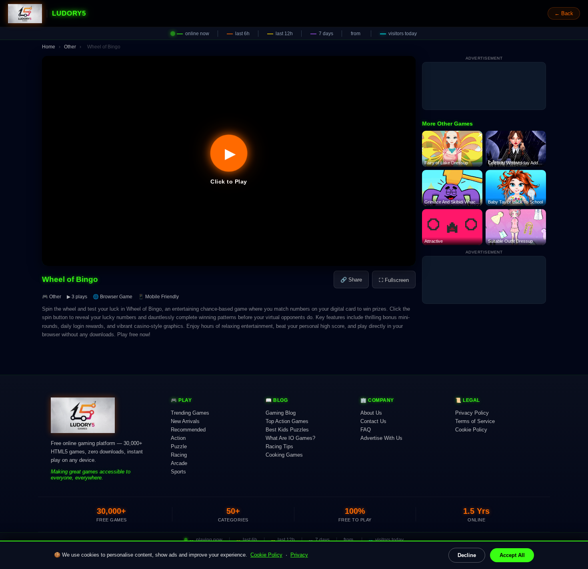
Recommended (188, 430)
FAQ (365, 430)
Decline (467, 555)
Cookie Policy (266, 555)
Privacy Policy (472, 413)
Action (178, 438)
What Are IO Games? (290, 438)
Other (70, 47)
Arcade (179, 463)
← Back (563, 13)
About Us (371, 413)
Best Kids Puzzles (287, 430)
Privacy (299, 555)
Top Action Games (287, 421)
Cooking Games (284, 455)
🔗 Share (351, 280)
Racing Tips (279, 446)
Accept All (512, 555)
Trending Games (190, 413)
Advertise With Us (381, 438)
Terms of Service (475, 421)
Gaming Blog (281, 413)
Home (48, 47)
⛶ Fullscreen (394, 280)
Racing (179, 455)
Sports (178, 472)
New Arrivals (185, 421)
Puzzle (179, 446)
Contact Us (373, 421)
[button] (229, 161)
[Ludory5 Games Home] (25, 13)
